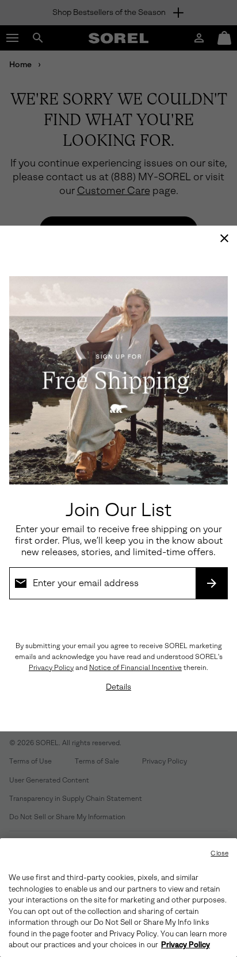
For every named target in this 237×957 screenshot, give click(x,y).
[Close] (224, 238)
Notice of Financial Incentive (135, 667)
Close (219, 853)
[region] (118, 897)
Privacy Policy (51, 667)
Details (118, 687)
